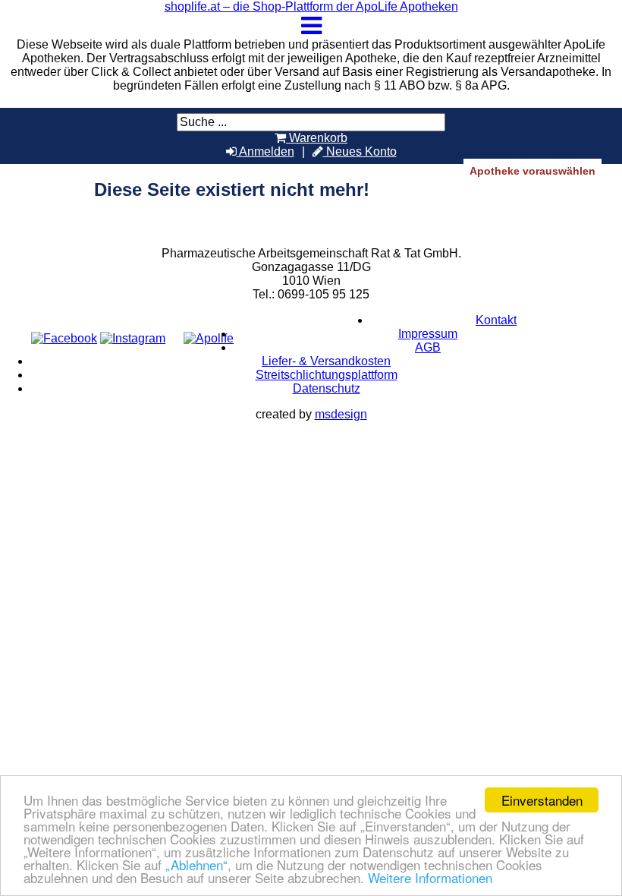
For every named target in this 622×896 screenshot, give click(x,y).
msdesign (341, 414)
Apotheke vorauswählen (532, 171)
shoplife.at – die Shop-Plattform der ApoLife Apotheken (311, 6)
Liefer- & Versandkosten (326, 361)
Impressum (427, 333)
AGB (428, 347)
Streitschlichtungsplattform (326, 374)
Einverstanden (542, 799)
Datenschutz (326, 388)
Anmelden (265, 151)
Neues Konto (360, 151)
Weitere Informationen (430, 877)
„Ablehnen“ (196, 864)
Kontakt (496, 320)
